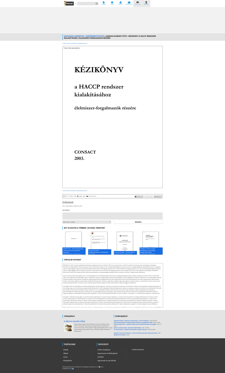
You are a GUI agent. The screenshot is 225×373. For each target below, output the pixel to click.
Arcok (120, 4)
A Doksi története (138, 349)
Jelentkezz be (139, 196)
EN (75, 3)
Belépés (146, 4)
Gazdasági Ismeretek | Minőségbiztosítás (84, 36)
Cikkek (112, 4)
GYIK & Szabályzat (104, 350)
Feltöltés (137, 4)
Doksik (104, 4)
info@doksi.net (66, 368)
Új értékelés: (66, 210)
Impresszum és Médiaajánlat (108, 353)
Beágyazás (158, 196)
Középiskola (129, 4)
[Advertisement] (112, 20)
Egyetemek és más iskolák (107, 360)
